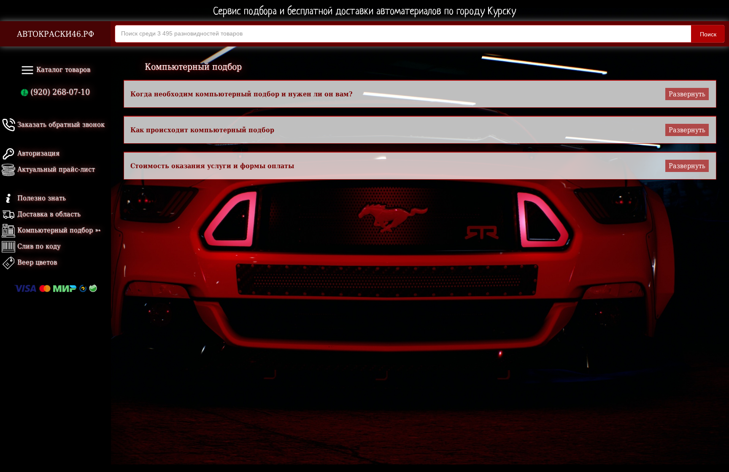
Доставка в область (48, 214)
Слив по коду (37, 246)
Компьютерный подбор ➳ (57, 230)
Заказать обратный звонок (60, 124)
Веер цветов (36, 262)
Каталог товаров (62, 69)
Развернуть (687, 94)
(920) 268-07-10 (59, 91)
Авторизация (37, 153)
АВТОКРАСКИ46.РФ (55, 34)
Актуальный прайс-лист (55, 169)
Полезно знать (40, 198)
